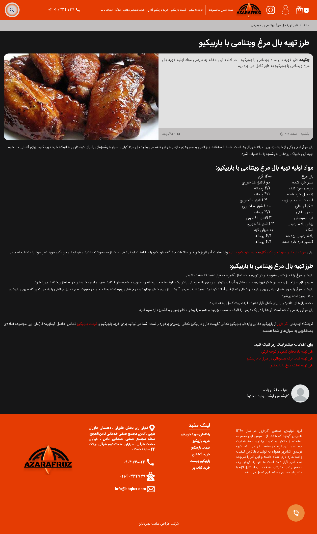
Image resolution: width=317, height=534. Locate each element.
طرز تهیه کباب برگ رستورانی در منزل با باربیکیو (280, 359)
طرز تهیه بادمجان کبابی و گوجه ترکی (287, 352)
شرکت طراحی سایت (165, 524)
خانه (306, 25)
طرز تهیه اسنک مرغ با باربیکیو (291, 365)
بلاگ (118, 9)
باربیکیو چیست (200, 461)
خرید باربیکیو (196, 9)
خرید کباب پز (201, 468)
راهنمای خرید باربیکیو (195, 434)
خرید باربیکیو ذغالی (134, 9)
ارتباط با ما (107, 9)
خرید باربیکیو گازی (157, 9)
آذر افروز (283, 324)
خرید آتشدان (201, 455)
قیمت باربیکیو (178, 9)
